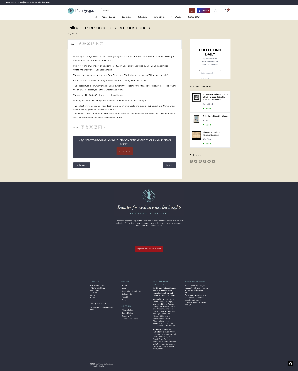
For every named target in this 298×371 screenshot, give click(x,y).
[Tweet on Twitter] (88, 44)
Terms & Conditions (130, 319)
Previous (82, 165)
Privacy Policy (127, 310)
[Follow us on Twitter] (195, 161)
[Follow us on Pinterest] (204, 161)
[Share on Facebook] (79, 44)
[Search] (192, 10)
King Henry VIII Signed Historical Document (212, 133)
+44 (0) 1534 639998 (99, 304)
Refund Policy (127, 313)
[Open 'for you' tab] (290, 363)
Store (124, 288)
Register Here (124, 151)
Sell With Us (127, 294)
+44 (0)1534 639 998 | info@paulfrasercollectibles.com (28, 2)
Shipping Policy (128, 316)
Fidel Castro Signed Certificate (215, 116)
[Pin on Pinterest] (84, 44)
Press (124, 300)
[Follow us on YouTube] (209, 161)
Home (124, 285)
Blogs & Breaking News (131, 291)
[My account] (216, 11)
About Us (125, 297)
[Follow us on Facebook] (191, 161)
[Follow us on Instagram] (200, 161)
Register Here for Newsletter (149, 249)
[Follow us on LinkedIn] (213, 161)
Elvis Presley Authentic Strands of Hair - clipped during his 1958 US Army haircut (215, 97)
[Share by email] (92, 44)
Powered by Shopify (97, 366)
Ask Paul (205, 11)
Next (168, 165)
